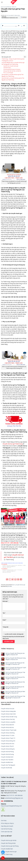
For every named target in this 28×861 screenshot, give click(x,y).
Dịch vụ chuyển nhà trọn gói (8, 6)
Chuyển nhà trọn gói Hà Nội (8, 840)
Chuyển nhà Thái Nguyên (8, 765)
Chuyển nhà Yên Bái (6, 768)
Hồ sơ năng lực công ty (7, 823)
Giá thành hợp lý (7, 67)
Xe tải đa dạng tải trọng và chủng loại (11, 69)
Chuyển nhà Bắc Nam (7, 849)
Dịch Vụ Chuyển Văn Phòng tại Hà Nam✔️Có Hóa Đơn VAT (14, 687)
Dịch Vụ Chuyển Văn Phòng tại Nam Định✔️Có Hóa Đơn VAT (15, 692)
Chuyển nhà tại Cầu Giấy (8, 719)
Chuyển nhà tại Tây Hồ (7, 746)
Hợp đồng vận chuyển (7, 826)
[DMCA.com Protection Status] (3, 809)
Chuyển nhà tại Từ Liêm (7, 735)
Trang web (5, 627)
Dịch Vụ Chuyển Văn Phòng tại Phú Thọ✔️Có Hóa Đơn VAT (15, 677)
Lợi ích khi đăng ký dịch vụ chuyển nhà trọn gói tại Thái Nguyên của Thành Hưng (13, 63)
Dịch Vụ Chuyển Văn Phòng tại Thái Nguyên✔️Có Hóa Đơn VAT (15, 697)
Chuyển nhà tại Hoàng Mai (8, 711)
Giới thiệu (3, 820)
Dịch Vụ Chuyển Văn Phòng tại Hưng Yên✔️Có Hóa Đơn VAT (15, 658)
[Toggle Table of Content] (24, 57)
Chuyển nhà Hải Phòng (7, 751)
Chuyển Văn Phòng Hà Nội (8, 843)
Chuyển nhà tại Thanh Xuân (8, 730)
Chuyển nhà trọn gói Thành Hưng (13, 444)
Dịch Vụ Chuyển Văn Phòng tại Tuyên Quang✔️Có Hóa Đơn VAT (15, 668)
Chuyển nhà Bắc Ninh (7, 762)
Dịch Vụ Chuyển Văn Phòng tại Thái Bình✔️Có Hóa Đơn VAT (15, 673)
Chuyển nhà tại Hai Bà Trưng (9, 717)
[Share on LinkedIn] (21, 579)
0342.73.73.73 (10, 795)
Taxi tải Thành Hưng (6, 854)
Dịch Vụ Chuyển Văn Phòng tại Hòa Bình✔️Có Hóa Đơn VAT (15, 682)
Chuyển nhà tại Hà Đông (8, 733)
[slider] (9, 26)
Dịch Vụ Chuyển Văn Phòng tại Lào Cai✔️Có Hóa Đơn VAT (15, 654)
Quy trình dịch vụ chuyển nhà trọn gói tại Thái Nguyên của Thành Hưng (13, 79)
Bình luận (5, 601)
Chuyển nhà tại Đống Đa (8, 749)
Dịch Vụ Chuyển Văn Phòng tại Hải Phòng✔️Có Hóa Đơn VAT (14, 663)
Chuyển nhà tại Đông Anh (8, 741)
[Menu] (2, 2)
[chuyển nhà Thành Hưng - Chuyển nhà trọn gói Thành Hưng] (14, 2)
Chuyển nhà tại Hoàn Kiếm (8, 714)
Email (4, 620)
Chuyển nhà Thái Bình (7, 760)
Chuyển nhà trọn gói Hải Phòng (9, 846)
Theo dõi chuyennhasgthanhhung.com (10, 17)
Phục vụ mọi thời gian (8, 72)
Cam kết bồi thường (6, 829)
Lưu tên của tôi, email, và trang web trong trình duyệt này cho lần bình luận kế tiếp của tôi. (13, 636)
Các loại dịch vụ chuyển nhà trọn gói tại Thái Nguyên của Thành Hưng (12, 75)
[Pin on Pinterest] (18, 579)
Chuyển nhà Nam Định (7, 757)
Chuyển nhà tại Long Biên (8, 722)
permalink (9, 586)
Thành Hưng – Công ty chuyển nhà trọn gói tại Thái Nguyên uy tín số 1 (13, 59)
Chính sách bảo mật (6, 832)
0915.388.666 (18, 795)
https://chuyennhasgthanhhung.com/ (11, 806)
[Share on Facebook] (10, 579)
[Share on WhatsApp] (7, 579)
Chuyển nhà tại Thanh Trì (8, 738)
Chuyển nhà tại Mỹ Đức (7, 727)
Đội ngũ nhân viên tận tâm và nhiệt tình (12, 71)
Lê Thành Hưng (16, 15)
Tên (4, 613)
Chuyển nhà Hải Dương (7, 754)
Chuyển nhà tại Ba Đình (7, 725)
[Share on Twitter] (12, 579)
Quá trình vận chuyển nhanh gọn (10, 66)
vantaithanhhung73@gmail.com (14, 798)
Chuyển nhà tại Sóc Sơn (7, 743)
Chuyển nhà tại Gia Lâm (7, 708)
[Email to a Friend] (15, 579)
